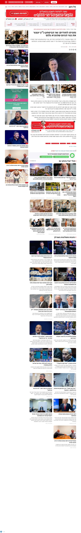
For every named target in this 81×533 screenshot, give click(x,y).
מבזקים (54, 2)
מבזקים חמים (73, 24)
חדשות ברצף (61, 6)
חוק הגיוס (74, 143)
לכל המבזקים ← (9, 24)
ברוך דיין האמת (22, 6)
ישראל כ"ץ (48, 143)
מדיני (37, 6)
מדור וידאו (55, 6)
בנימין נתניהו (62, 143)
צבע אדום (38, 2)
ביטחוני (47, 6)
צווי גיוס (68, 143)
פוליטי (51, 6)
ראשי (66, 6)
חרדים (27, 6)
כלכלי (13, 6)
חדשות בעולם (32, 6)
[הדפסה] (73, 49)
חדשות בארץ (42, 6)
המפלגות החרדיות (55, 143)
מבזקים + (46, 2)
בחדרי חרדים (72, 146)
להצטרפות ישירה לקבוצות (47, 157)
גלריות (16, 6)
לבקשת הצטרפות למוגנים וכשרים (61, 157)
